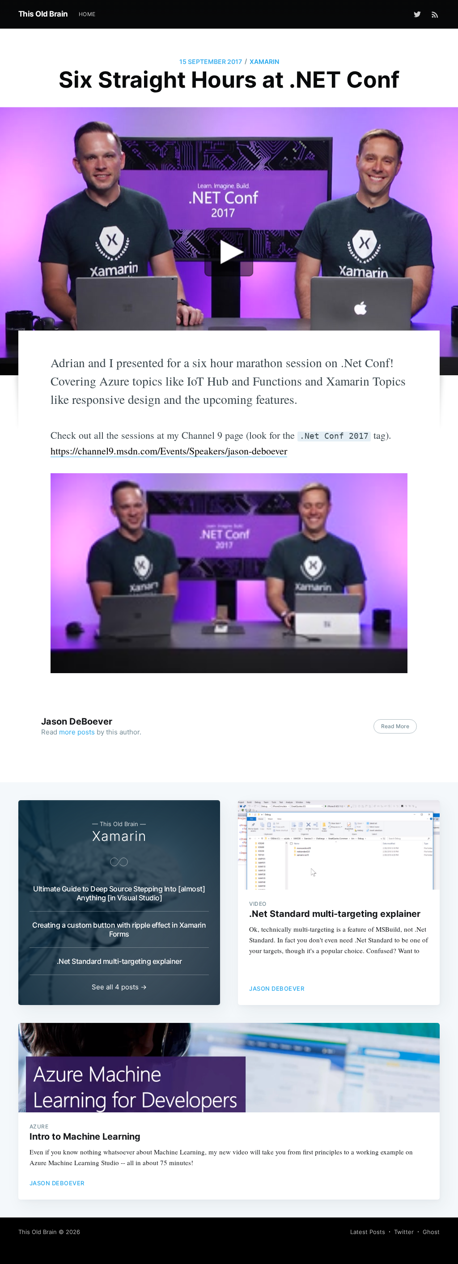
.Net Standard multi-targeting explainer (119, 961)
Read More (395, 726)
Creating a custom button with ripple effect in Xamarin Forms (119, 929)
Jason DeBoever (76, 721)
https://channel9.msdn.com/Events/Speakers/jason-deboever (169, 450)
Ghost (431, 1231)
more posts (77, 732)
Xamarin (264, 61)
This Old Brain (43, 13)
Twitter (404, 1231)
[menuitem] (87, 14)
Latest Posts (367, 1231)
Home (87, 14)
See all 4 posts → (119, 987)
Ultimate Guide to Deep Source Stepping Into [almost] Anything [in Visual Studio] (119, 893)
